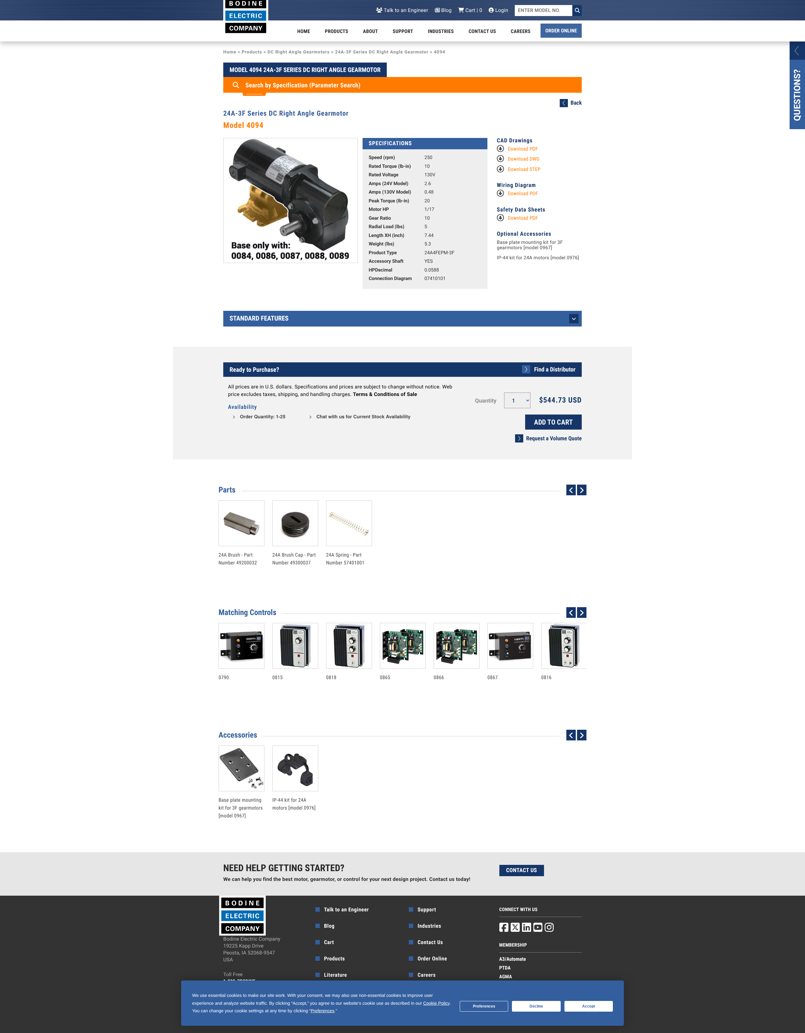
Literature (335, 975)
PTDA (505, 968)
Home (303, 31)
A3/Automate (512, 959)
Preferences (484, 1006)
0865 (396, 663)
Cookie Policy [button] (436, 1003)
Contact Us (482, 31)
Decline (536, 1006)
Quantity (486, 401)
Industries (441, 31)
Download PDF (523, 149)
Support (403, 31)
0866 (450, 663)
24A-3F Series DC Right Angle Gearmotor (382, 52)
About (370, 31)
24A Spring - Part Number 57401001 (345, 545)
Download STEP (524, 169)
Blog (446, 10)
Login (501, 10)
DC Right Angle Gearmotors (299, 52)
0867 (503, 663)
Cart (329, 942)
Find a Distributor (554, 369)
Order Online (561, 31)
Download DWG (524, 159)
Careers (520, 31)
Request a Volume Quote (554, 438)
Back (576, 103)
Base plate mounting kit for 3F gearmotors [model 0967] (530, 245)
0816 (557, 663)
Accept (588, 1006)
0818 (342, 663)
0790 (235, 663)
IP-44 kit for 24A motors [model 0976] (538, 258)
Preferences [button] (322, 1010)
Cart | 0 (473, 10)
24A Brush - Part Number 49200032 (238, 545)
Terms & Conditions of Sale (385, 394)
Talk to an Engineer (405, 10)
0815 (288, 663)
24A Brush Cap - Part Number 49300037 (294, 545)
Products (336, 31)
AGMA (505, 977)
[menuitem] (303, 31)
